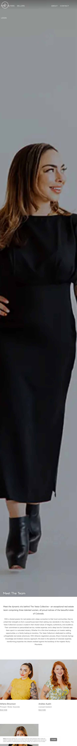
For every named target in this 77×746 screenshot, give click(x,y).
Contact (64, 6)
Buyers (11, 6)
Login (4, 18)
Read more (3, 710)
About (54, 6)
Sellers (21, 6)
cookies (19, 738)
